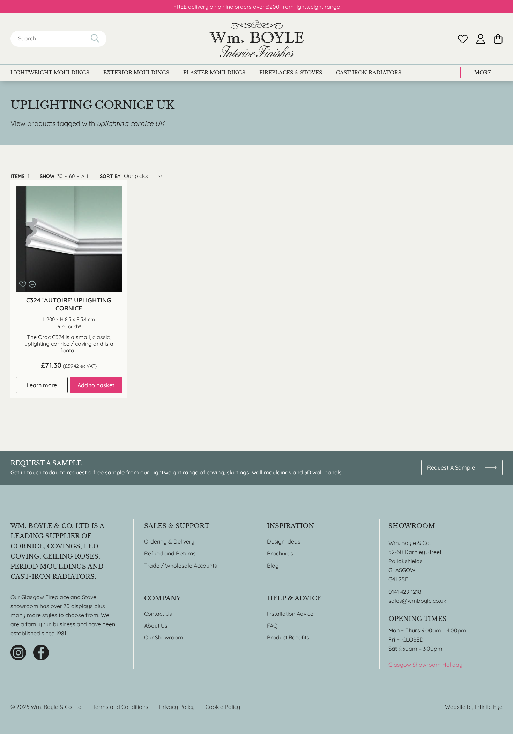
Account (480, 39)
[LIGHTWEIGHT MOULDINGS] (49, 73)
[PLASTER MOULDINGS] (214, 73)
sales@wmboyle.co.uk (417, 601)
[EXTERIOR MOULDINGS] (136, 73)
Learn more (42, 385)
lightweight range (317, 6)
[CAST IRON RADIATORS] (368, 73)
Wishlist (463, 39)
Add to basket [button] (95, 385)
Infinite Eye (489, 706)
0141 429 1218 (404, 591)
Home (256, 38)
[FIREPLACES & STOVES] (290, 73)
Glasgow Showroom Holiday (425, 664)
